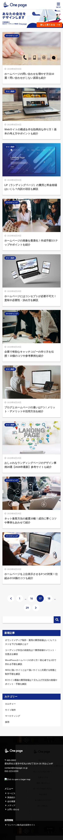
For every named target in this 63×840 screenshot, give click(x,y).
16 (31, 598)
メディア (11, 805)
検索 (57, 619)
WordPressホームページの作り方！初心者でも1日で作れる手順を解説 (30, 662)
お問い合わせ (13, 809)
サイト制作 (10, 91)
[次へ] (35, 607)
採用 (7, 722)
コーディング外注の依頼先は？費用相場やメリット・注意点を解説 (30, 652)
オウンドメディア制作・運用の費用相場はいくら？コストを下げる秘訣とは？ (30, 642)
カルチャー (10, 704)
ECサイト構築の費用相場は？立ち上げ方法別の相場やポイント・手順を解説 (31, 682)
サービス (11, 793)
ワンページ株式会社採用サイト (21, 825)
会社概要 (11, 801)
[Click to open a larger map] (17, 779)
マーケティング (12, 36)
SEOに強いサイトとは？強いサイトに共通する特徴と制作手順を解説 (31, 672)
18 (49, 598)
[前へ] (10, 598)
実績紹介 (11, 797)
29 (27, 607)
